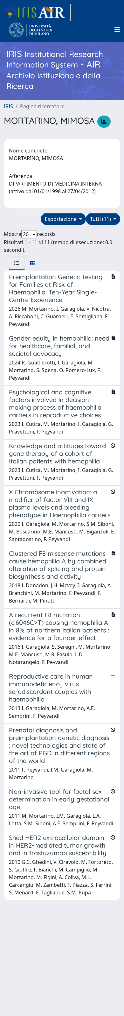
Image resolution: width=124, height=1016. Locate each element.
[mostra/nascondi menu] (117, 29)
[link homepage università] (31, 29)
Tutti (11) (101, 218)
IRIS (8, 106)
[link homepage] (37, 12)
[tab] (17, 263)
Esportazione (61, 218)
